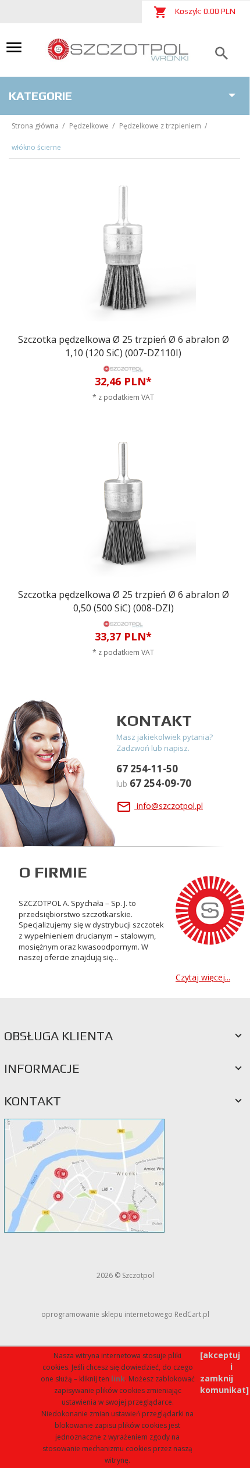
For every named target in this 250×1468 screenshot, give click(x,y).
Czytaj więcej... (203, 977)
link (118, 1379)
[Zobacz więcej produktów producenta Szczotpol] (123, 368)
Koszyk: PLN (204, 11)
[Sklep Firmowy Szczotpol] (118, 49)
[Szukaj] (221, 53)
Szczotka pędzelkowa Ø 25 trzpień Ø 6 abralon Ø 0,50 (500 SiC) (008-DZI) (123, 601)
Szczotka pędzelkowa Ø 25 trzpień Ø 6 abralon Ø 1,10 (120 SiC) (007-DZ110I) (123, 346)
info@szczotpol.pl (168, 805)
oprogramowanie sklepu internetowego (107, 1314)
